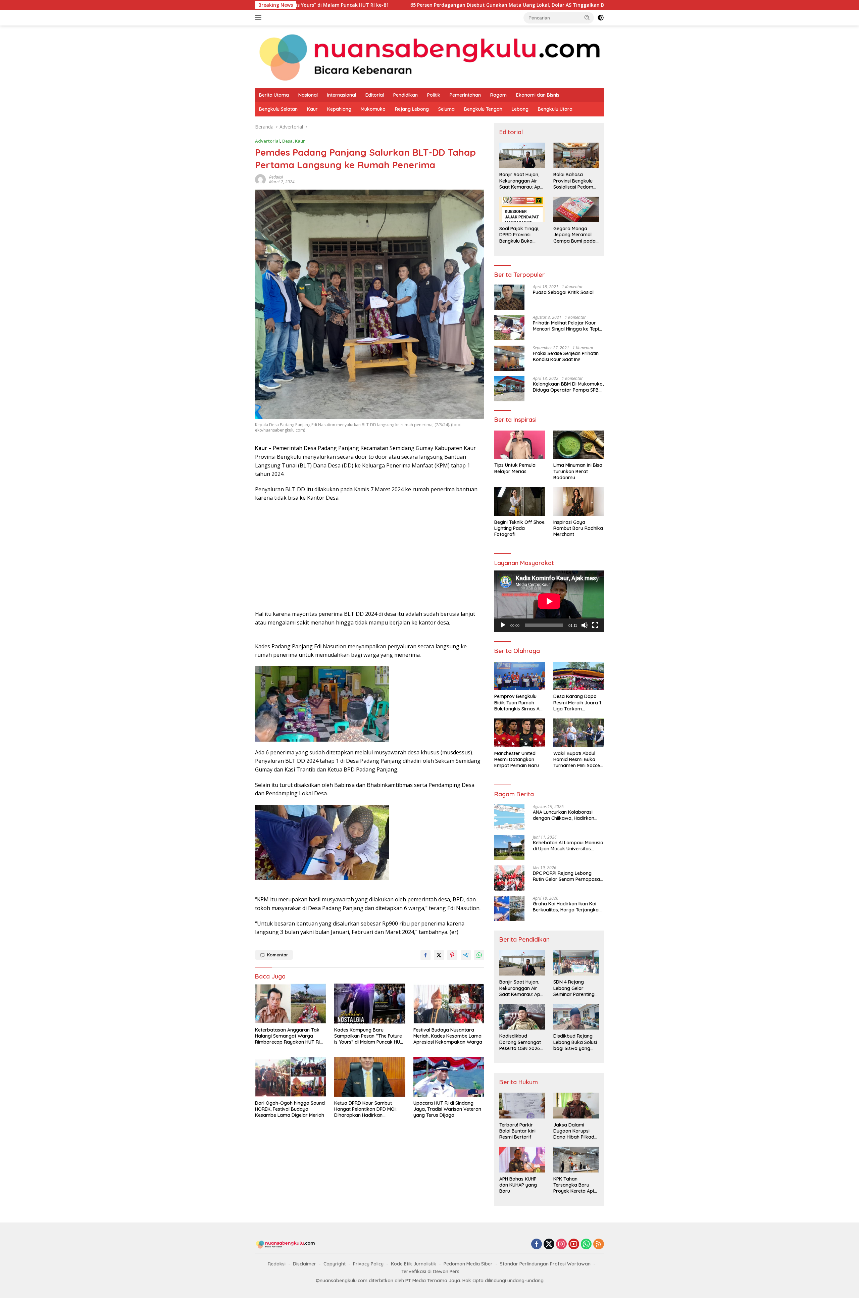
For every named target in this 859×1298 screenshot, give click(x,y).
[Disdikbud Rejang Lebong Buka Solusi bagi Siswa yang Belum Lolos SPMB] (576, 1017)
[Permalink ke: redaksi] (260, 179)
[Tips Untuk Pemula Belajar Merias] (519, 445)
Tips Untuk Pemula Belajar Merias (515, 468)
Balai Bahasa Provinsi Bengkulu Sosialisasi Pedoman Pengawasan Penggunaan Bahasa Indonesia (576, 180)
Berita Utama (274, 95)
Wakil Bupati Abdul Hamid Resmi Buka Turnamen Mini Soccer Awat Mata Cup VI (577, 759)
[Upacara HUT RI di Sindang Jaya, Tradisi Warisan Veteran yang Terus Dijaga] (449, 1077)
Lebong (520, 109)
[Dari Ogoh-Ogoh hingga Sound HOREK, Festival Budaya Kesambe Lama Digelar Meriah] (290, 1077)
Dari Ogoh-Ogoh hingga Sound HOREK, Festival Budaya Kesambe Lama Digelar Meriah (290, 1109)
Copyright (334, 1264)
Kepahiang (339, 109)
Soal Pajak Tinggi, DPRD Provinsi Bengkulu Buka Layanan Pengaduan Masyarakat (519, 235)
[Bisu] (584, 625)
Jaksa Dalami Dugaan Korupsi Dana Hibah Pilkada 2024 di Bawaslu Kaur (575, 1131)
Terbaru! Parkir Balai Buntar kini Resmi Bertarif (517, 1131)
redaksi (276, 177)
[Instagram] (561, 1244)
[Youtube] (573, 1244)
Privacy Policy (368, 1264)
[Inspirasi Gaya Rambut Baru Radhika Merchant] (578, 501)
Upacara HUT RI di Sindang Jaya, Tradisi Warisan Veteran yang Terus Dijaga (447, 1109)
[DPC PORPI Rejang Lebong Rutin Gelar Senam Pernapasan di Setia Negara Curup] (509, 878)
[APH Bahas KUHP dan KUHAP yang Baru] (522, 1159)
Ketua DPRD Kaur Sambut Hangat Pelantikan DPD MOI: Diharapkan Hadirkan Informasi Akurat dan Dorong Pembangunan (367, 1109)
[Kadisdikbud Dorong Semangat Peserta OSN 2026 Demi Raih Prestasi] (522, 1017)
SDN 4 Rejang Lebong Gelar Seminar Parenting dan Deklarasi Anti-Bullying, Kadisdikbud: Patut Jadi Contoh (574, 988)
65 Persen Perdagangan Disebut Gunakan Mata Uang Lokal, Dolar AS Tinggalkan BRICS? (428, 5)
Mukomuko (373, 109)
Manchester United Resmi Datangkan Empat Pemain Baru (516, 759)
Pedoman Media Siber (468, 1264)
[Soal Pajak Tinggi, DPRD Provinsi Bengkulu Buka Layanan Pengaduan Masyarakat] (522, 209)
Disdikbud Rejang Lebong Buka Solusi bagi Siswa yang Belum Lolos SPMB (575, 1042)
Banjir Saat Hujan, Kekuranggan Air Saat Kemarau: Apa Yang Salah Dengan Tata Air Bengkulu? (521, 180)
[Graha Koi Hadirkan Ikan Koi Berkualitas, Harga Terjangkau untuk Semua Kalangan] (509, 908)
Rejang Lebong (412, 109)
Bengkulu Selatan (278, 109)
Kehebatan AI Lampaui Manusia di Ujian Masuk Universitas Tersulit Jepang (568, 846)
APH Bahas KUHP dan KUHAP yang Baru (518, 1185)
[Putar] (503, 625)
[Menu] (259, 17)
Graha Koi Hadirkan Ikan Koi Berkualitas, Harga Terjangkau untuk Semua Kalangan (567, 907)
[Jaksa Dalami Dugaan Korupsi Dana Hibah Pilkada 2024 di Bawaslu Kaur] (576, 1105)
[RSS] (598, 1244)
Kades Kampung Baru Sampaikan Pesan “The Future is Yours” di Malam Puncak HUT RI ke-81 (368, 1036)
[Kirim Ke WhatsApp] (479, 955)
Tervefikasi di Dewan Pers (430, 1271)
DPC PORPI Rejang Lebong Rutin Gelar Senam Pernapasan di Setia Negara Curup (568, 876)
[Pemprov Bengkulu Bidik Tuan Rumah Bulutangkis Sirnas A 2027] (519, 676)
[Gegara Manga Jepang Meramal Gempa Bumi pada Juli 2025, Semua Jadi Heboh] (576, 209)
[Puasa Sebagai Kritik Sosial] (509, 297)
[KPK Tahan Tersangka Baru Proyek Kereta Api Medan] (576, 1159)
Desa (287, 141)
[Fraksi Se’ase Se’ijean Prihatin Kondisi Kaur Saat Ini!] (509, 358)
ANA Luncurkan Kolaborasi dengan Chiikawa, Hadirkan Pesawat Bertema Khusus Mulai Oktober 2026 (568, 815)
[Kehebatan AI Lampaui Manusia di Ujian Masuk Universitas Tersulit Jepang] (509, 847)
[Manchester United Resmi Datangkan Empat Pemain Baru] (519, 732)
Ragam (498, 95)
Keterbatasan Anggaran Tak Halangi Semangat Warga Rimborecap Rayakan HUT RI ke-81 (287, 1036)
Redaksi (277, 1264)
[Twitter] (549, 1244)
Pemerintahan (465, 95)
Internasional (341, 95)
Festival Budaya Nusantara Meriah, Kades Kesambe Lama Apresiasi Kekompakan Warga (447, 1036)
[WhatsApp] (586, 1244)
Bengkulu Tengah (483, 109)
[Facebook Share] (425, 955)
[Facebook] (536, 1244)
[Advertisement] (369, 556)
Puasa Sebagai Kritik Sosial (563, 292)
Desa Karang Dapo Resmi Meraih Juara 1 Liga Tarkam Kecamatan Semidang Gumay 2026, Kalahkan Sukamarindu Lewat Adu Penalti (578, 702)
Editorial (374, 95)
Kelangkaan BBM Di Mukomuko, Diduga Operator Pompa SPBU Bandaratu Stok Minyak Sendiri (568, 387)
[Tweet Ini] (439, 955)
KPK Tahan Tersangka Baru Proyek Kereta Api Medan (573, 1185)
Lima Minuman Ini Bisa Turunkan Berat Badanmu (577, 471)
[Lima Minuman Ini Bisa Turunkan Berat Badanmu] (578, 445)
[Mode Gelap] (600, 17)
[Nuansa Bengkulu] (429, 56)
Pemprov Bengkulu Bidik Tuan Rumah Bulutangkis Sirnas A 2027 (517, 702)
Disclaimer (304, 1264)
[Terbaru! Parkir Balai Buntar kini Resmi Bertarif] (522, 1105)
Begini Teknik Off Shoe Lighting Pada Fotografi (519, 528)
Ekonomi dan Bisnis (537, 95)
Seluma (446, 109)
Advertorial (267, 141)
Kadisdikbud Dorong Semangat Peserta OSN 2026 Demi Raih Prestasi (520, 1042)
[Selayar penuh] (595, 625)
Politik (433, 95)
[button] (587, 17)
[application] (549, 601)
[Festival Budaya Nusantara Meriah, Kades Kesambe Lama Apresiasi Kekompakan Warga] (449, 1004)
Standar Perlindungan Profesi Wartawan (545, 1264)
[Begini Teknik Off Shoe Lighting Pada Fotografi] (519, 501)
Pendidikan (405, 95)
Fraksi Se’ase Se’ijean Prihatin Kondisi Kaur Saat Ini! (566, 356)
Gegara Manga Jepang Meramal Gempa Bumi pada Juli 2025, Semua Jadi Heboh (574, 235)
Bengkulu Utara (555, 109)
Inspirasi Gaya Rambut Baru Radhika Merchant (578, 528)
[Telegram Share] (466, 955)
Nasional (308, 95)
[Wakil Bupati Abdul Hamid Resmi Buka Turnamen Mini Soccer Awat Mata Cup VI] (578, 732)
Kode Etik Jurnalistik (413, 1264)
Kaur (312, 109)
